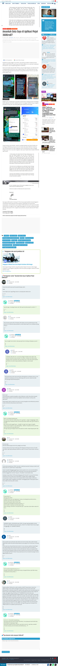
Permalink (10, 283)
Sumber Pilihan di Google (20, 60)
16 (42, 664)
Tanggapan (23, 3)
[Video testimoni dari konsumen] (48, 13)
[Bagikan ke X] (51, 665)
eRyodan (48, 52)
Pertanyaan (9, 28)
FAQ (50, 660)
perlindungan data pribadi (7, 40)
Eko (47, 82)
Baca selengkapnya (7, 271)
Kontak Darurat (21, 38)
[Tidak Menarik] (3, 295)
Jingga (51, 117)
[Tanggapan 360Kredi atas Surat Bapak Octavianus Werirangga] (11, 254)
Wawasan (43, 3)
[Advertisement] (21, 50)
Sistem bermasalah (25, 40)
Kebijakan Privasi (34, 660)
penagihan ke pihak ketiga (32, 38)
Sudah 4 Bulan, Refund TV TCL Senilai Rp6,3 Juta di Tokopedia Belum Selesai (52, 130)
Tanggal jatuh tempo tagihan (7, 41)
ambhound (11, 37)
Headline (46, 104)
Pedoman (38, 660)
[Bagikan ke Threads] (56, 665)
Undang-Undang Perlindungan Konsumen (49, 28)
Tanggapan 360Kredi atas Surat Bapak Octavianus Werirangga (18, 264)
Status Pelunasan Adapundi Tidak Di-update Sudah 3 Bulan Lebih (48, 86)
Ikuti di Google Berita (8, 60)
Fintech (11, 38)
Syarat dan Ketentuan (27, 660)
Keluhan (4, 28)
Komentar (46, 34)
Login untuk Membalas (7, 296)
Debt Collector (31, 37)
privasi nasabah (19, 40)
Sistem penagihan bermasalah (33, 40)
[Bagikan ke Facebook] (48, 665)
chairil (48, 36)
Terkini (53, 34)
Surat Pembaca (15, 3)
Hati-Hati (43, 104)
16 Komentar (17, 37)
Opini (38, 3)
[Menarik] (3, 293)
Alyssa (48, 64)
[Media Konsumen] (3, 3)
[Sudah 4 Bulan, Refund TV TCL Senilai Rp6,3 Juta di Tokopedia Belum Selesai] (45, 127)
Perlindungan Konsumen (45, 660)
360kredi (22, 37)
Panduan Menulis (32, 3)
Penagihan (25, 38)
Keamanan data (15, 38)
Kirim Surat (8, 3)
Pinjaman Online (13, 40)
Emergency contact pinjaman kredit (11, 238)
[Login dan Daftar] (54, 3)
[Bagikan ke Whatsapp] (53, 665)
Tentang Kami (50, 3)
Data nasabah (26, 37)
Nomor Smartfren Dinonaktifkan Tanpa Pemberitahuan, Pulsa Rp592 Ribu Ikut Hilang (49, 61)
